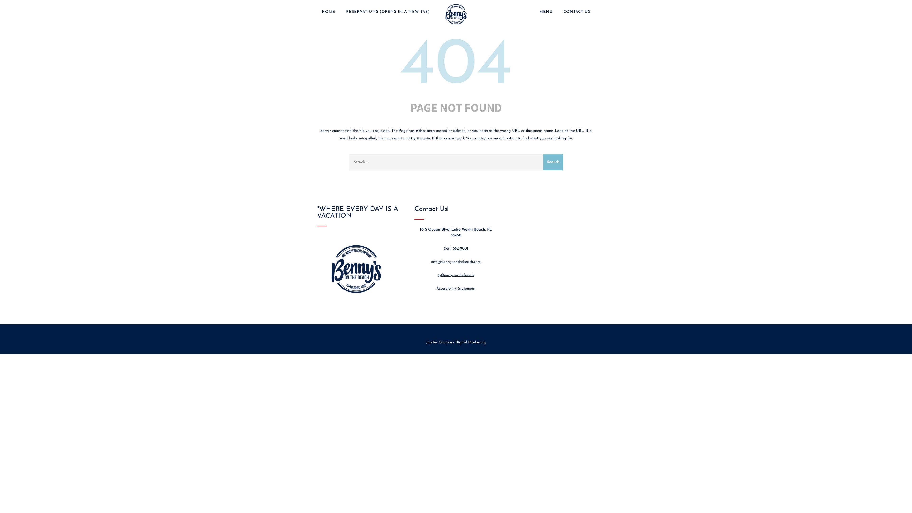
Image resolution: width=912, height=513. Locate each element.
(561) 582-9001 (456, 249)
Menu (546, 12)
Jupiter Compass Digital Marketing (456, 342)
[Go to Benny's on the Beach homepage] (358, 301)
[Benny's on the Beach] (456, 25)
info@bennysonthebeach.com (456, 262)
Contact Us (576, 12)
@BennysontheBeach (456, 275)
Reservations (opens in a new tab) (388, 12)
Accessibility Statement (455, 288)
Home (328, 12)
